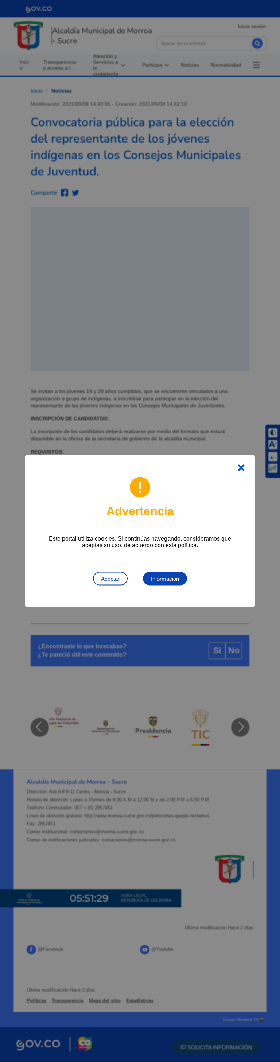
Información (165, 578)
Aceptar (110, 578)
